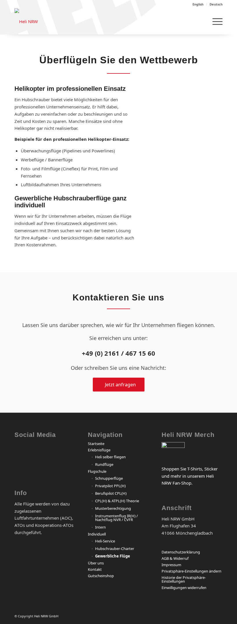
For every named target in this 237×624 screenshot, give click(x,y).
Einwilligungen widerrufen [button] (184, 587)
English (197, 4)
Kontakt (95, 569)
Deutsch (216, 4)
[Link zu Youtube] (20, 469)
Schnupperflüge (109, 478)
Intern (100, 527)
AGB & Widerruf (175, 558)
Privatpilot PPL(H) (110, 485)
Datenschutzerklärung (181, 552)
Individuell (97, 534)
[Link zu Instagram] (41, 451)
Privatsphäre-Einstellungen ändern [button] (191, 571)
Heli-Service (105, 541)
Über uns (96, 563)
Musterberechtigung (113, 508)
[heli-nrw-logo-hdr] (26, 21)
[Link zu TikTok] (41, 469)
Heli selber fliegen (110, 456)
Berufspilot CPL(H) (111, 493)
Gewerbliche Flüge (112, 556)
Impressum (171, 564)
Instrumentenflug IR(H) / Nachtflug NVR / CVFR (116, 517)
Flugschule (97, 471)
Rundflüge (104, 464)
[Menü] (215, 21)
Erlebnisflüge (99, 450)
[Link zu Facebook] (20, 451)
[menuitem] (198, 4)
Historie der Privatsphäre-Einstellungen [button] (184, 579)
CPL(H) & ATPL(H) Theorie (117, 500)
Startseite (96, 443)
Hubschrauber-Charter (114, 548)
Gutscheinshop (101, 575)
